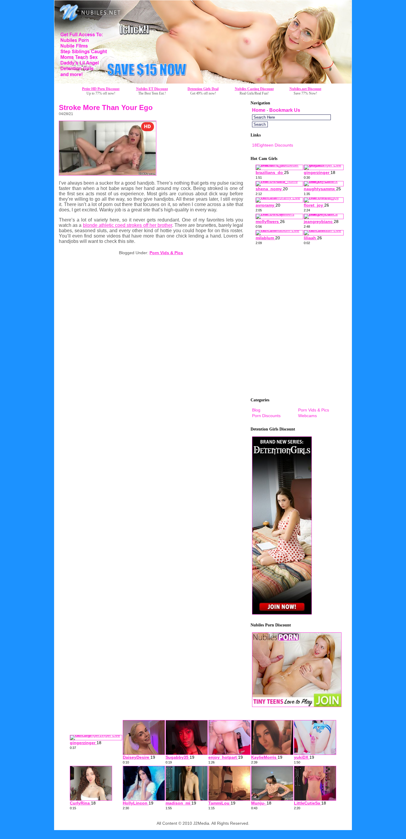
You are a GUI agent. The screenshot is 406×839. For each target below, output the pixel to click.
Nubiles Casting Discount (254, 89)
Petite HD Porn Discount (100, 89)
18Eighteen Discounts (272, 145)
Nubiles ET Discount (152, 89)
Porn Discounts (266, 415)
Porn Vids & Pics (166, 252)
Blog (256, 410)
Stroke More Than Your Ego (106, 107)
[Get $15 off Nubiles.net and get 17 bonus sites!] (203, 81)
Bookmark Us (284, 110)
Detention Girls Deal (203, 89)
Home (258, 110)
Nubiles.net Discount (305, 89)
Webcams (307, 415)
